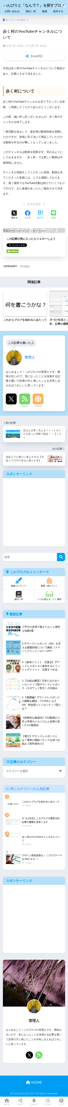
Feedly (25, 406)
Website (38, 406)
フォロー (34, 1104)
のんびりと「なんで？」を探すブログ (34, 5)
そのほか (24, 266)
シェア (20, 1104)
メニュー (47, 1104)
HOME (36, 1082)
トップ (61, 1104)
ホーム (7, 1104)
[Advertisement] (34, 512)
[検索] (61, 557)
